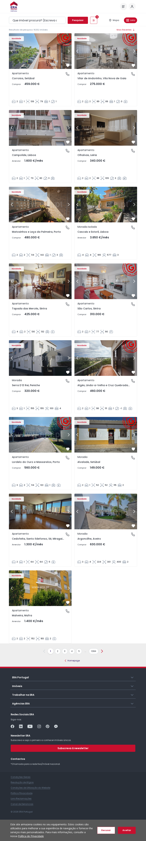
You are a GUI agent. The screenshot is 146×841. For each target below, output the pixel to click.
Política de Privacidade (31, 836)
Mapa (116, 20)
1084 (93, 651)
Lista (132, 20)
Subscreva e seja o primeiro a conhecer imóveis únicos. (41, 740)
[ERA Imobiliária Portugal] (13, 6)
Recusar (106, 830)
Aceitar (126, 830)
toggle (132, 677)
